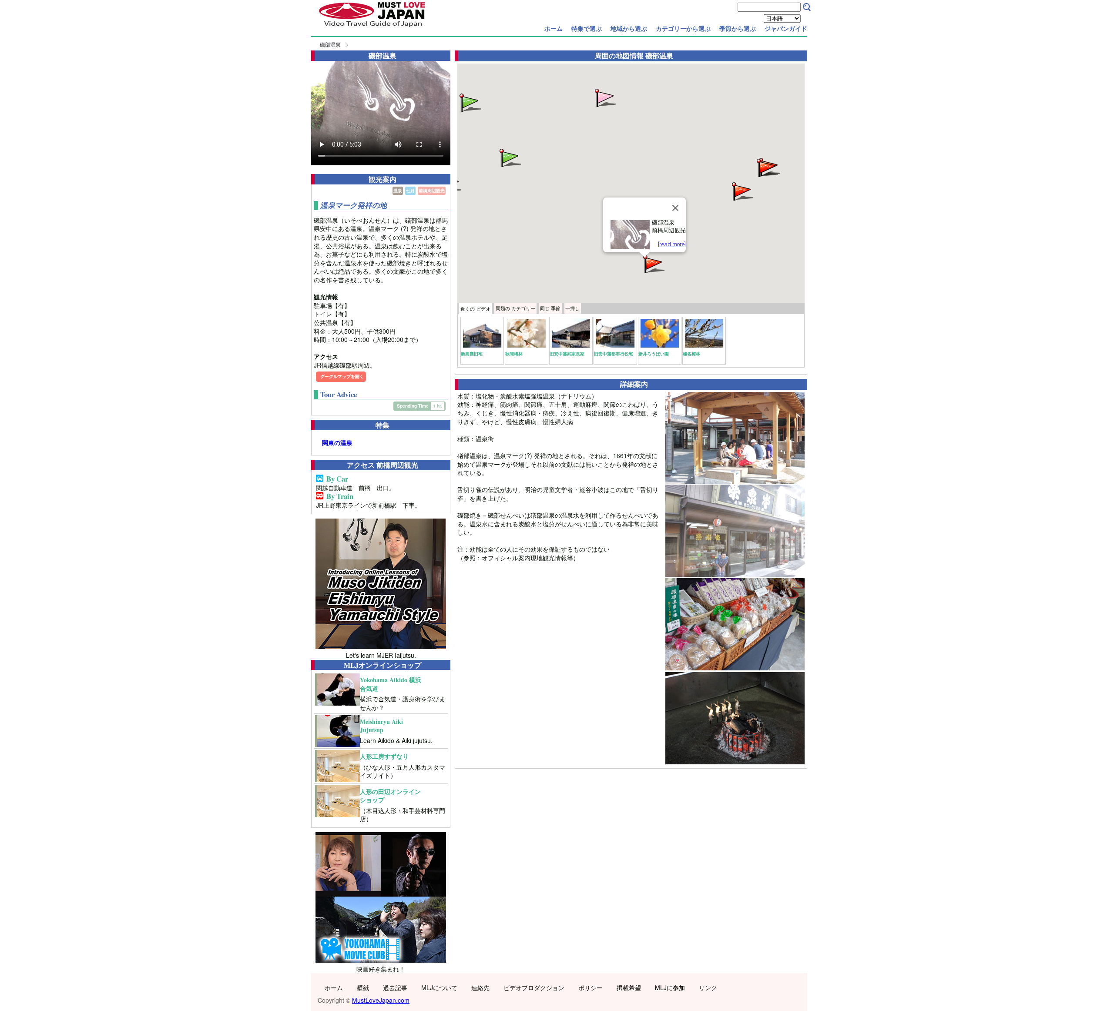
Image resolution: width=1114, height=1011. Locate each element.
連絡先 (480, 987)
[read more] (672, 244)
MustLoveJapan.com (380, 1000)
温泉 (397, 190)
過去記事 (395, 987)
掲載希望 (629, 987)
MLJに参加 (670, 987)
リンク (708, 987)
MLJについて (439, 987)
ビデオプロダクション (533, 987)
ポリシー (590, 987)
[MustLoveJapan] (372, 27)
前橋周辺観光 (432, 190)
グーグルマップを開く (342, 376)
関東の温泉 (337, 443)
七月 (410, 190)
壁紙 (363, 987)
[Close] (675, 208)
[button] (653, 263)
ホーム (553, 28)
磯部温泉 (330, 44)
